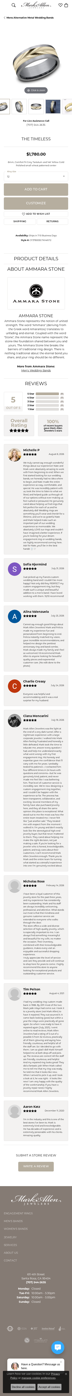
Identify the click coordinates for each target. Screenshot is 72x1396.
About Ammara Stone (36, 269)
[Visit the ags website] (41, 1340)
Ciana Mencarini (35, 716)
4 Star (30, 397)
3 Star (30, 401)
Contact (10, 1260)
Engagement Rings (18, 1213)
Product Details (36, 258)
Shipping (19, 221)
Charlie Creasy (34, 681)
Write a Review (36, 1166)
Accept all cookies (49, 1386)
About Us (11, 1252)
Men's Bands (13, 1221)
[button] (14, 5)
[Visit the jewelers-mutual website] (48, 1329)
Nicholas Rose (34, 881)
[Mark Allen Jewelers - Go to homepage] (36, 1199)
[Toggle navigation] (6, 5)
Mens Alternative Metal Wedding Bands (30, 17)
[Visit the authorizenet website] (10, 1329)
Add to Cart (36, 189)
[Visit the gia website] (22, 1329)
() (62, 393)
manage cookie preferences (38, 1377)
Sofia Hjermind (35, 564)
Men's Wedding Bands (36, 370)
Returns (52, 221)
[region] (36, 62)
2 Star (30, 405)
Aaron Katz (31, 1107)
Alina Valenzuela (36, 612)
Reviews (36, 383)
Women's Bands (16, 1228)
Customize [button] (36, 203)
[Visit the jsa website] (27, 1340)
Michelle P (31, 450)
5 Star (30, 393)
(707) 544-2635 (36, 124)
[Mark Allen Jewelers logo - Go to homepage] (36, 5)
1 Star (31, 409)
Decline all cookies (23, 1386)
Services (10, 1245)
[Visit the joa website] (62, 1329)
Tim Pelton (31, 989)
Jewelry (10, 1237)
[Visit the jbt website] (34, 1329)
